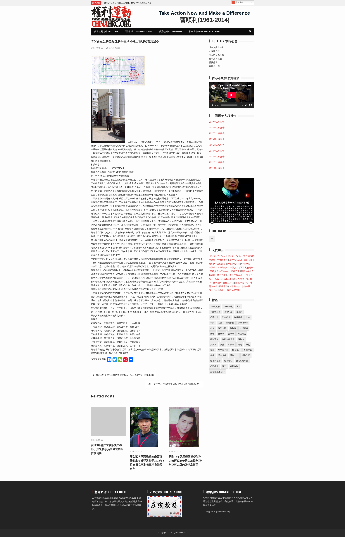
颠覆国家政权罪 (217, 371)
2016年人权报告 (217, 139)
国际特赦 (245, 271)
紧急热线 (222, 355)
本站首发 (214, 339)
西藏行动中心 (241, 282)
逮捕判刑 (234, 366)
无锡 (212, 333)
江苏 (222, 344)
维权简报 (246, 355)
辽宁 (224, 366)
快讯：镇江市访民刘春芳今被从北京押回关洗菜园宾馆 (173, 384)
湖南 (212, 350)
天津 (220, 323)
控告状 (233, 328)
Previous (212, 223)
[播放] (212, 105)
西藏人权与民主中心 (219, 271)
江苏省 (231, 344)
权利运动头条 (228, 339)
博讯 (229, 264)
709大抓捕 (215, 306)
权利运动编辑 (114, 48)
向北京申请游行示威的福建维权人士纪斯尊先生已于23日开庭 (125, 375)
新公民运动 (238, 279)
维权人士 (234, 355)
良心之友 (221, 275)
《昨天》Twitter (234, 256)
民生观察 (221, 264)
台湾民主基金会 (234, 275)
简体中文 (239, 2)
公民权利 (214, 317)
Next (251, 223)
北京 (248, 317)
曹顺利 (231, 333)
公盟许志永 (226, 279)
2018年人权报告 (217, 127)
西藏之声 (223, 286)
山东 (212, 328)
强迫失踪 (222, 328)
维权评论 (228, 361)
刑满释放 (238, 317)
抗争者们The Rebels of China (204, 31)
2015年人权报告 (217, 145)
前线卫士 (235, 271)
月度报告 (242, 333)
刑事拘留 (226, 317)
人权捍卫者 (215, 312)
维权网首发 (215, 361)
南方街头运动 (235, 260)
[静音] (246, 105)
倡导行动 (228, 312)
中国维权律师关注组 (218, 267)
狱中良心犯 (223, 350)
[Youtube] (212, 239)
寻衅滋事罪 (243, 323)
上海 (239, 306)
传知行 (216, 279)
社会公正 (236, 350)
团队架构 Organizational (138, 31)
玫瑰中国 (246, 286)
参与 (221, 290)
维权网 (212, 264)
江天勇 (213, 344)
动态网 (236, 264)
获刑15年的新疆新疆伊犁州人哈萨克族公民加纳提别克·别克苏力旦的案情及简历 (185, 460)
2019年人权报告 (217, 122)
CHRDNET (246, 264)
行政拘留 (214, 366)
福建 (212, 355)
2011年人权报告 (217, 168)
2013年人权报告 (217, 156)
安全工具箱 (228, 282)
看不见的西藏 (246, 267)
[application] (231, 95)
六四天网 (248, 260)
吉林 (212, 323)
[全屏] (250, 105)
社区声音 (248, 350)
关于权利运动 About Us (106, 31)
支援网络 (244, 328)
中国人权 (234, 267)
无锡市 (221, 333)
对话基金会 (234, 286)
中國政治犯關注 (232, 290)
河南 (240, 344)
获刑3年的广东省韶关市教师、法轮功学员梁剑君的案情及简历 (107, 449)
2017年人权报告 (217, 133)
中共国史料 (222, 260)
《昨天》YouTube (217, 256)
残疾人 (241, 339)
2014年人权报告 (217, 151)
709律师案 (228, 306)
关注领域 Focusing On (170, 31)
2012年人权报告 (217, 162)
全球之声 (217, 282)
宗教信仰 (230, 323)
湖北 (248, 344)
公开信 (239, 312)
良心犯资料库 (242, 361)
